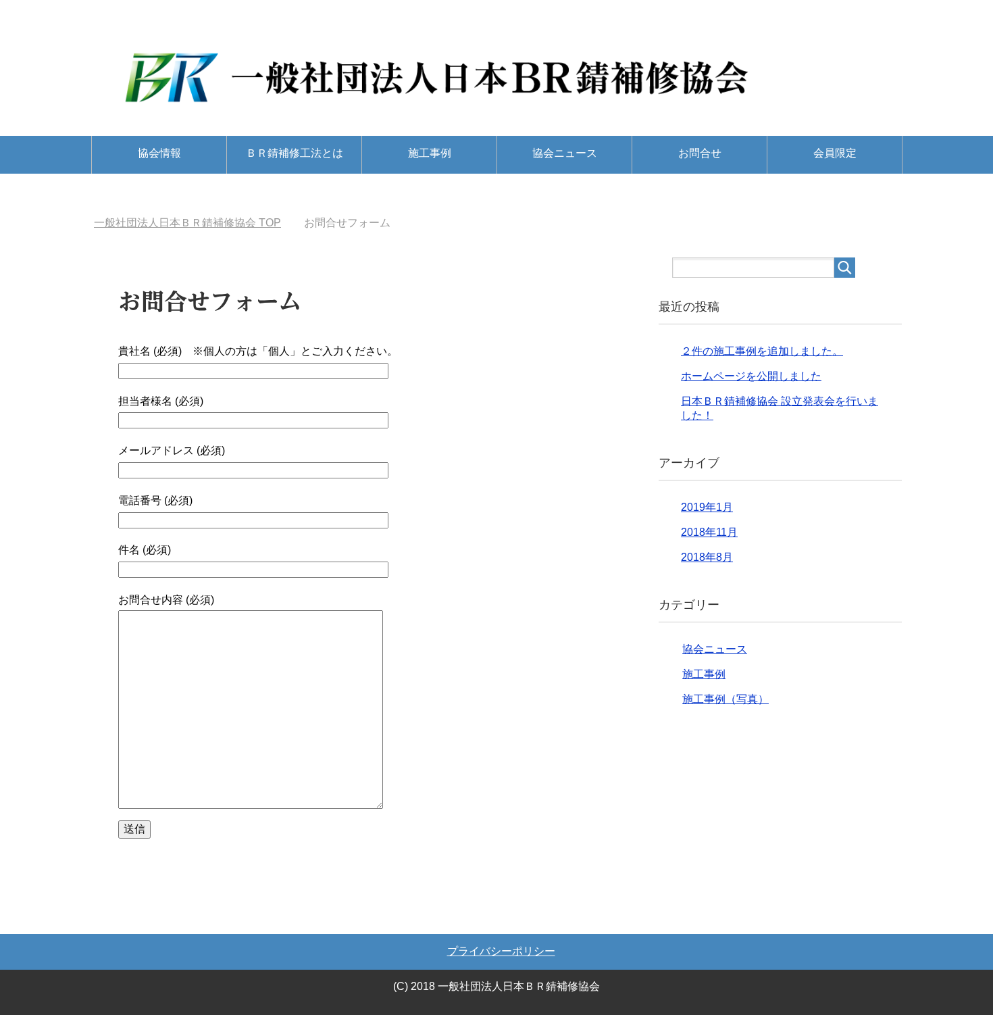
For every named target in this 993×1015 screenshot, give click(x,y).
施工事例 (429, 153)
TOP (187, 222)
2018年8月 (707, 557)
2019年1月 (707, 507)
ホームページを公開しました (751, 376)
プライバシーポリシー (501, 951)
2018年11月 (709, 532)
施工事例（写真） (725, 699)
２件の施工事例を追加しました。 (762, 351)
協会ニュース (564, 153)
